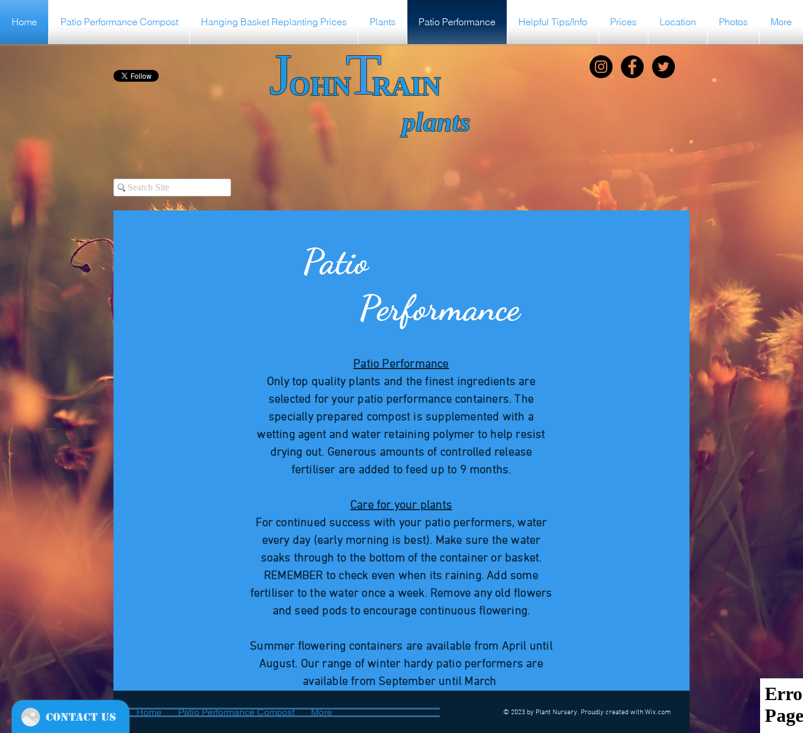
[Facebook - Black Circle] (632, 66)
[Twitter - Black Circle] (663, 66)
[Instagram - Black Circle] (601, 66)
